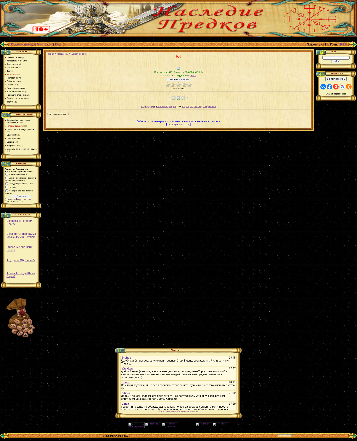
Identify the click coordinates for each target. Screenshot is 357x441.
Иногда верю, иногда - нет (21, 184)
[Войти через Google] (342, 87)
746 (163, 106)
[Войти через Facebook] (329, 86)
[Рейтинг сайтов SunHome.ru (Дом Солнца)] (170, 427)
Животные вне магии (20, 245)
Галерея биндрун (15, 126)
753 (191, 106)
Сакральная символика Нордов (22, 149)
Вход (58, 44)
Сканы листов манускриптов (20, 129)
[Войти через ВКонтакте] (323, 86)
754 (195, 106)
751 (183, 106)
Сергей (11, 222)
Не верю (13, 187)
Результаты (10, 199)
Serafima (30, 235)
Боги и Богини (13, 138)
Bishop (11, 248)
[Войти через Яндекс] (336, 86)
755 (199, 106)
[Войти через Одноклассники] (349, 86)
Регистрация (44, 44)
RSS (343, 44)
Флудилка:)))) (15, 259)
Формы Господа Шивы (21, 272)
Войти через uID (336, 78)
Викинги (10, 142)
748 (170, 106)
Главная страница (22, 44)
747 (166, 106)
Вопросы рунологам (19, 219)
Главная (50, 54)
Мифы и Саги (13, 145)
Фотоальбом (62, 54)
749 (174, 106)
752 (187, 106)
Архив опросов (24, 199)
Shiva (193, 75)
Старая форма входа (336, 94)
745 (159, 106)
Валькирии (12, 135)
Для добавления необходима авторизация (178, 411)
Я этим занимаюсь (18, 174)
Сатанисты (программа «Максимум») (21, 234)
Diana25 (30, 259)
